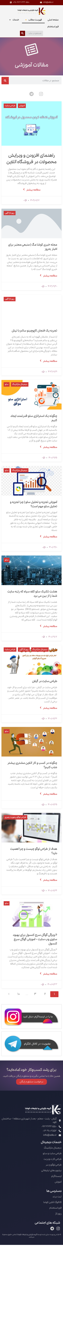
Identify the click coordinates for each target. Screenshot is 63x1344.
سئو (6, 384)
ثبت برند (57, 1196)
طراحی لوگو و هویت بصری (15, 817)
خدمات (16, 19)
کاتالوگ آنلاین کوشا (52, 1202)
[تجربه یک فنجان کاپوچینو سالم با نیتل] (31, 309)
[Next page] (9, 994)
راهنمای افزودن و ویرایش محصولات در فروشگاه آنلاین (31, 158)
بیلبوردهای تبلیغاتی (51, 1170)
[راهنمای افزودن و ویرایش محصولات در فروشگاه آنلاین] (31, 123)
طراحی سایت (10, 105)
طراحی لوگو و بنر (54, 1165)
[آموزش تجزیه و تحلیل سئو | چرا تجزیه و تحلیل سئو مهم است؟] (31, 481)
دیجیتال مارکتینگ (19, 384)
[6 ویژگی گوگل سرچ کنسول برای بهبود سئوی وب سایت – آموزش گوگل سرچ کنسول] (31, 914)
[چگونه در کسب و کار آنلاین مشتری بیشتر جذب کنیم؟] (31, 742)
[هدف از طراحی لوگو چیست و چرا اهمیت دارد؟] (31, 827)
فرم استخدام (53, 26)
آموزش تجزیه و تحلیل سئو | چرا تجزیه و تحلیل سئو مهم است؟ (33, 504)
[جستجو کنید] (22, 33)
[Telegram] (31, 93)
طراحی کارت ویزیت (53, 1159)
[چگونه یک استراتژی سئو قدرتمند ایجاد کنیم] (31, 395)
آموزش (22, 105)
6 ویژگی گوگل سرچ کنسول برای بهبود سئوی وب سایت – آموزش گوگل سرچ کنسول (35, 939)
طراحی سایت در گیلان (44, 681)
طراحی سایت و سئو (52, 1153)
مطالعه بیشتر (33, 190)
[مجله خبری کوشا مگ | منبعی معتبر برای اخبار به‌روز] (31, 223)
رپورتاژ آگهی (9, 213)
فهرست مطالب (35, 19)
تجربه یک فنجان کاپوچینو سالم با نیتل (34, 331)
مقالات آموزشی (31, 65)
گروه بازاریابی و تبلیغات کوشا (27, 1234)
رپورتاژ (58, 1213)
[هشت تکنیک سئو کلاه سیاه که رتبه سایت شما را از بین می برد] (31, 570)
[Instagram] (41, 93)
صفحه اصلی (53, 19)
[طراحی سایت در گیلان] (31, 660)
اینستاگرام (56, 1176)
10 (18, 994)
